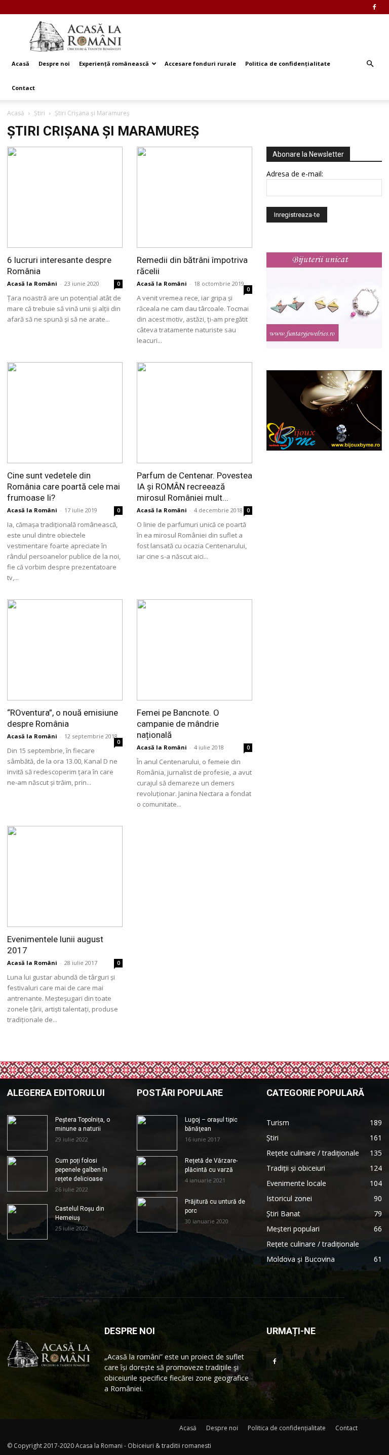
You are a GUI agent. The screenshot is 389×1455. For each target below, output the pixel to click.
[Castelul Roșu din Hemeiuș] (27, 1222)
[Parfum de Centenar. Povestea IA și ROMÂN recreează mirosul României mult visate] (194, 412)
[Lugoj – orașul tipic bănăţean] (157, 1133)
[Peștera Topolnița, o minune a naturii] (27, 1133)
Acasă (20, 63)
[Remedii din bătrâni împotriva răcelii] (194, 197)
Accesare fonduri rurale (200, 63)
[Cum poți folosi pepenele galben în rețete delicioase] (27, 1174)
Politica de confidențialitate (287, 63)
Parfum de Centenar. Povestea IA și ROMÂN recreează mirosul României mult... (194, 486)
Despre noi (54, 63)
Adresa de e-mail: (294, 174)
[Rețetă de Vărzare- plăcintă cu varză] (157, 1174)
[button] (370, 64)
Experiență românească (114, 63)
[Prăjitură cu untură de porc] (157, 1214)
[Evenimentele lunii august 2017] (65, 876)
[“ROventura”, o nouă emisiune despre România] (65, 649)
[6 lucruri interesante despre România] (65, 197)
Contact (23, 88)
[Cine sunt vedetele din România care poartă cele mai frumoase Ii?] (65, 412)
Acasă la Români (32, 283)
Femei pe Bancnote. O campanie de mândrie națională (178, 724)
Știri (39, 113)
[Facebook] (374, 7)
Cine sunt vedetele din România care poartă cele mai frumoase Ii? (63, 486)
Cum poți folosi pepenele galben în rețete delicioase (81, 1169)
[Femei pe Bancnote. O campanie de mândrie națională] (194, 649)
